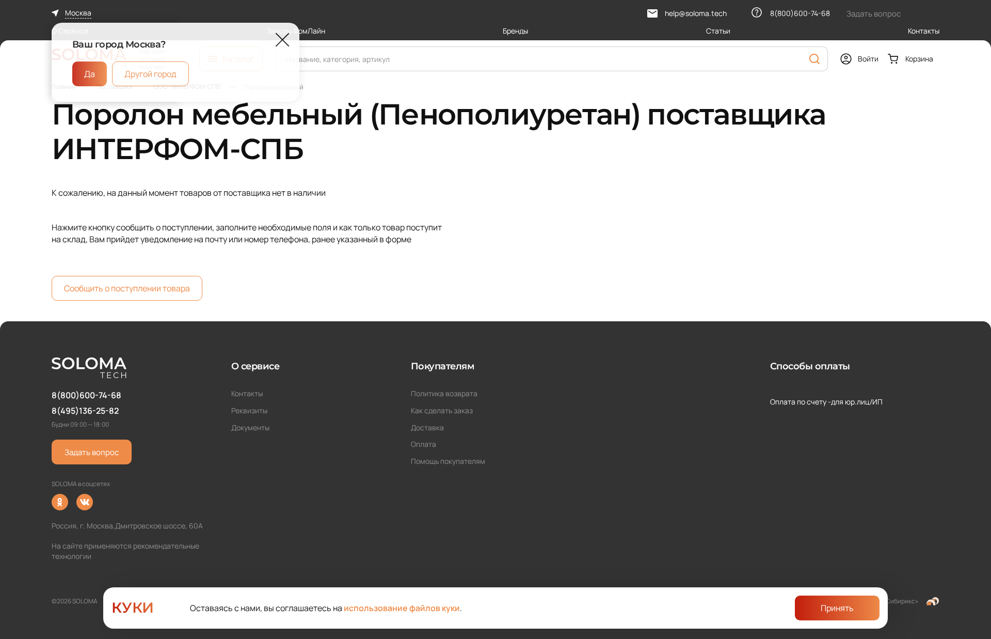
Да (89, 74)
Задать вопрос (92, 452)
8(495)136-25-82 (85, 410)
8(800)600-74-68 (86, 395)
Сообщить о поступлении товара (127, 288)
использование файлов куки (402, 608)
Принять (837, 608)
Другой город (150, 74)
